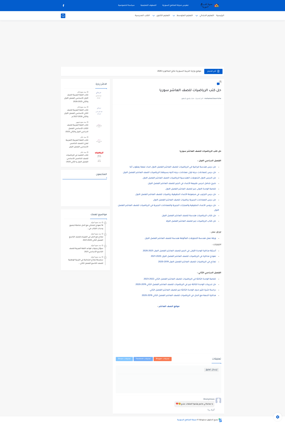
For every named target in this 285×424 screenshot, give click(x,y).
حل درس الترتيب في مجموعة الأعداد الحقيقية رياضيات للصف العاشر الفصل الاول (175, 194)
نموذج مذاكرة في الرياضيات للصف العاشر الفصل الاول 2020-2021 (183, 256)
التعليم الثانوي (163, 16)
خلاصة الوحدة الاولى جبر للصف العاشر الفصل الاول (191, 189)
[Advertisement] (142, 44)
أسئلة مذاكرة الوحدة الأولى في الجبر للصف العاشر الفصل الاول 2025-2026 (179, 251)
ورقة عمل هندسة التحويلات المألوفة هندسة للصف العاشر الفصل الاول (180, 238)
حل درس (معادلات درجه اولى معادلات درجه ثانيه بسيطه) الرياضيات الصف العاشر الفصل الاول (169, 172)
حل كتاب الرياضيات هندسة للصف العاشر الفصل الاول (189, 216)
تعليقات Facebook (143, 359)
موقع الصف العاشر (169, 306)
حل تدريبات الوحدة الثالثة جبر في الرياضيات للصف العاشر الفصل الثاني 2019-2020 (176, 285)
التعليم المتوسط (185, 16)
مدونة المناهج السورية (187, 420)
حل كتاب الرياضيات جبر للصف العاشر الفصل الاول (191, 221)
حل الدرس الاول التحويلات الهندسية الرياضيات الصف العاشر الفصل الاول (179, 178)
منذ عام (83, 137)
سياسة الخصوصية (126, 5)
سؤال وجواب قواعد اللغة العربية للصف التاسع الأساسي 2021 (86, 250)
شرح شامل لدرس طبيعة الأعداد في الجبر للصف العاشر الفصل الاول (182, 183)
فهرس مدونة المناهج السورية (175, 5)
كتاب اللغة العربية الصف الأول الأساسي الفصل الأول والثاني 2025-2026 (76, 98)
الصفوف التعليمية (148, 5)
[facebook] (63, 6)
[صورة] (99, 96)
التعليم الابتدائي (207, 16)
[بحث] (63, 16)
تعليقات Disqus (124, 359)
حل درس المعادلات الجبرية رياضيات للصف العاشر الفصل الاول (184, 200)
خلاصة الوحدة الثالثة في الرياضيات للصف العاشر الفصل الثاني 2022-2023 (180, 279)
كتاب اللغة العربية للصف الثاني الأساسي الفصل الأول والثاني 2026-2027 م (76, 113)
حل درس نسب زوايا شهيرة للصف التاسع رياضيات (177, 71)
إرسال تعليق (211, 370)
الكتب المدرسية (142, 16)
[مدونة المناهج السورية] (209, 6)
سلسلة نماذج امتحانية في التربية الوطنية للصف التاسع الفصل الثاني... (85, 261)
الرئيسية (220, 16)
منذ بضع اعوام (96, 222)
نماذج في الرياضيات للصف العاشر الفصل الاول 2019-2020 (187, 262)
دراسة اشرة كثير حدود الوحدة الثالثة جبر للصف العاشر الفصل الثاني (183, 290)
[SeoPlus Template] (220, 420)
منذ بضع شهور (81, 122)
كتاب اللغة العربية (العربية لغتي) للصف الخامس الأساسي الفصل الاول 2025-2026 (77, 144)
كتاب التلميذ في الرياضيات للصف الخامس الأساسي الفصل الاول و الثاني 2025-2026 (77, 159)
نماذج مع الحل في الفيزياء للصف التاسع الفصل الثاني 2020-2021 (86, 238)
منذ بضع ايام (81, 92)
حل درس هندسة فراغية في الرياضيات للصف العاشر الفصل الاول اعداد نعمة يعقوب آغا (173, 167)
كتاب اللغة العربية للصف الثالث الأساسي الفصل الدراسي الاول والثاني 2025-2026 (76, 129)
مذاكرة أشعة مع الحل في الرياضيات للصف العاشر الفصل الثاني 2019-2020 (179, 295)
